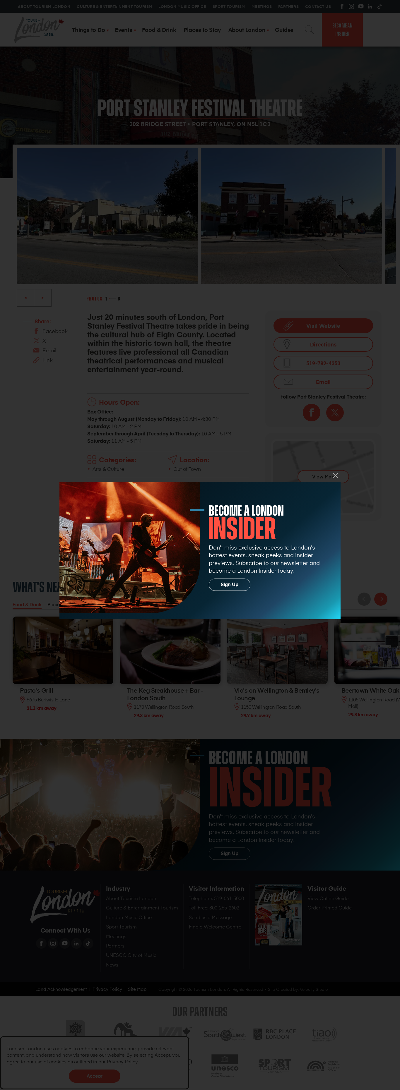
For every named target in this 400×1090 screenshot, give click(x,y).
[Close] (336, 475)
